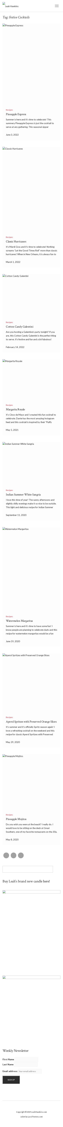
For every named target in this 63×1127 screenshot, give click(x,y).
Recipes (9, 110)
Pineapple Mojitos (16, 819)
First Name (8, 1059)
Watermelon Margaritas (19, 621)
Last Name (8, 1064)
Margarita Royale (15, 409)
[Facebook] (6, 855)
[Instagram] (13, 855)
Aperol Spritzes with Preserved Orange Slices (31, 722)
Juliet (22, 1117)
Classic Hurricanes (16, 241)
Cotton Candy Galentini (19, 327)
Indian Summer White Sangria (23, 494)
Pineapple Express (16, 114)
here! (46, 881)
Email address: (10, 1071)
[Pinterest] (21, 855)
